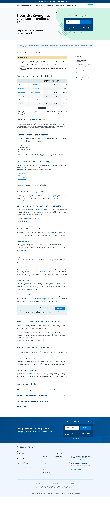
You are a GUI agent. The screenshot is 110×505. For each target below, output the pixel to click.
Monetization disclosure (48, 465)
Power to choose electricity (48, 474)
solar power (58, 283)
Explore (85, 21)
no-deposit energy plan (45, 271)
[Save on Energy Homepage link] (24, 5)
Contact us (45, 458)
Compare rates (60, 308)
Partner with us (46, 460)
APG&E (18, 167)
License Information (50, 493)
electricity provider (38, 195)
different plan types (50, 232)
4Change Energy (22, 177)
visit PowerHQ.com (29, 301)
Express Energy (20, 200)
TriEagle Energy (38, 198)
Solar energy (50, 5)
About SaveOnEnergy (72, 5)
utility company (42, 209)
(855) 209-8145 (60, 311)
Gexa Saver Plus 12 (36, 96)
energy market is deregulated (56, 195)
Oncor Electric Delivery (31, 211)
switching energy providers (33, 373)
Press (44, 461)
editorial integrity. (45, 45)
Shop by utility (58, 460)
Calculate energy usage (48, 476)
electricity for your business (31, 299)
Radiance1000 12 (35, 88)
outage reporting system (33, 218)
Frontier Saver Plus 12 (35, 92)
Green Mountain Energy (43, 287)
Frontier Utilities (22, 179)
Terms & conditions (69, 493)
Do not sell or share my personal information (38, 493)
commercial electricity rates (43, 298)
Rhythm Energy (22, 180)
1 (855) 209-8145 (66, 1)
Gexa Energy (21, 175)
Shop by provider (58, 458)
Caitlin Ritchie (24, 24)
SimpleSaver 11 (35, 84)
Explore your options (75, 459)
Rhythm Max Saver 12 (35, 103)
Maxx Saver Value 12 (35, 99)
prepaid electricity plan (24, 272)
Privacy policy (57, 493)
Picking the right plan (22, 233)
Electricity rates (40, 5)
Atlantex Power (21, 173)
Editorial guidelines (47, 463)
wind (52, 283)
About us (45, 456)
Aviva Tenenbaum (37, 24)
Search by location (59, 456)
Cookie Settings (77, 493)
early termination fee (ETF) (23, 250)
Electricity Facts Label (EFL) (31, 286)
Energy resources (59, 5)
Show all (41, 108)
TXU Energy (31, 198)
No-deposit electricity (47, 472)
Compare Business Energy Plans (78, 32)
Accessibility (63, 493)
